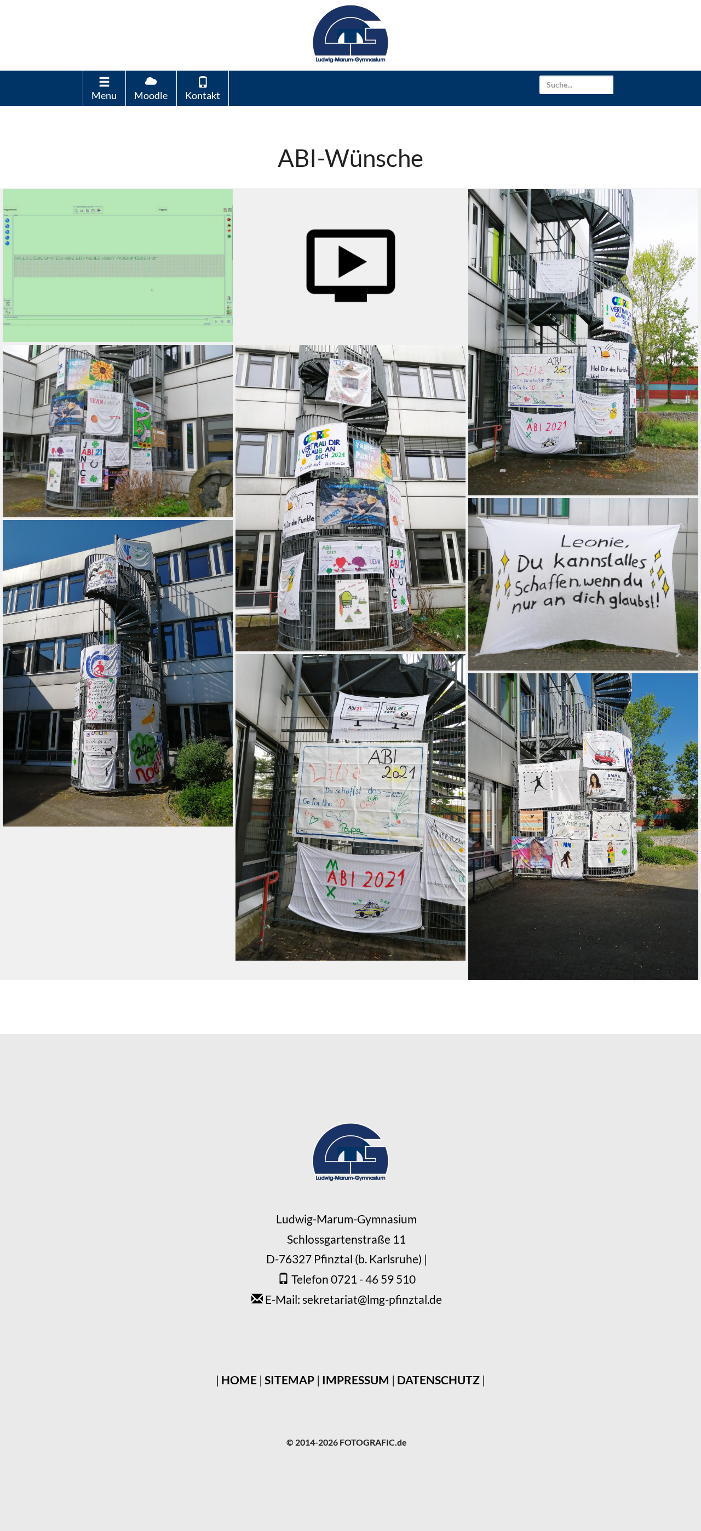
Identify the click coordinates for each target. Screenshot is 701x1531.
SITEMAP (289, 1379)
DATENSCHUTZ (438, 1379)
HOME (239, 1379)
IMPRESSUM (355, 1379)
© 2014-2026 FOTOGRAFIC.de (346, 1442)
